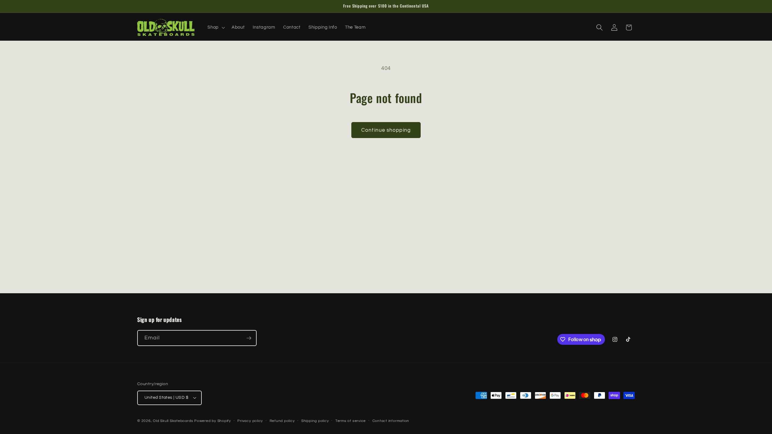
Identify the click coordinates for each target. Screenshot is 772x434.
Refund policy (282, 421)
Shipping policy (315, 421)
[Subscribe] (249, 338)
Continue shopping (386, 130)
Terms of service (350, 421)
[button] (216, 27)
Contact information (391, 421)
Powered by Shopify (212, 421)
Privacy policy (250, 421)
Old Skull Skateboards (173, 421)
